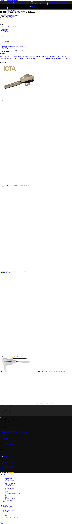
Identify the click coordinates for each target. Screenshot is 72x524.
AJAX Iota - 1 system (40, 99)
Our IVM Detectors (31, 58)
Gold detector (5, 28)
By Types (6, 6)
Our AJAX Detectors (48, 56)
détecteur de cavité (16, 56)
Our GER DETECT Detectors (12, 1)
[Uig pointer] (19, 403)
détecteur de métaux (35, 56)
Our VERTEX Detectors (11, 5)
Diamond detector (12, 10)
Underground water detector (8, 442)
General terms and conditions (8, 466)
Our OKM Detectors (11, 4)
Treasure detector (11, 16)
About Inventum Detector (7, 467)
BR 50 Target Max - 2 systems (42, 371)
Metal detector (5, 30)
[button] (37, 406)
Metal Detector (11, 7)
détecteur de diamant (25, 56)
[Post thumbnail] (4, 38)
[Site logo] (34, 6)
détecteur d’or (8, 56)
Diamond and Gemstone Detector (9, 26)
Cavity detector (17, 14)
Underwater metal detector (13, 15)
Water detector (5, 31)
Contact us (4, 468)
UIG (69, 58)
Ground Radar (11, 17)
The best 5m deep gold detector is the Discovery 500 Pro (14, 46)
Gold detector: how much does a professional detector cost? (15, 433)
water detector (4, 60)
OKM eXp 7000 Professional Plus (9, 185)
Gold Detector (11, 9)
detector (2, 56)
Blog (3, 465)
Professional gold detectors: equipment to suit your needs (14, 50)
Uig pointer (38, 403)
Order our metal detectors (8, 462)
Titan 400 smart (5, 271)
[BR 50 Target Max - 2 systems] (19, 371)
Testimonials (5, 463)
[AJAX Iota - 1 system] (19, 99)
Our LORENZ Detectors (12, 2)
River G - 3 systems (6, 356)
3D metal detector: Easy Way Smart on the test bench (13, 40)
